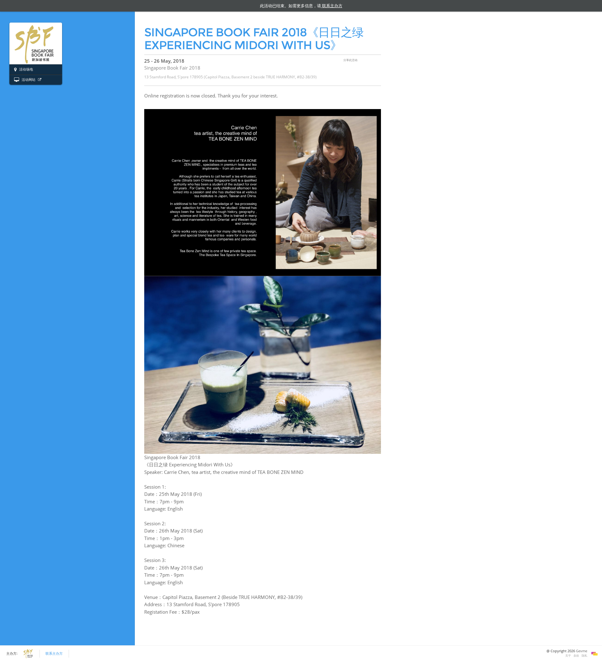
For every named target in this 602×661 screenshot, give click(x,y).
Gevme (581, 651)
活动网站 (28, 79)
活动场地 (25, 69)
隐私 (584, 655)
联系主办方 (54, 653)
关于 (568, 655)
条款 (576, 655)
